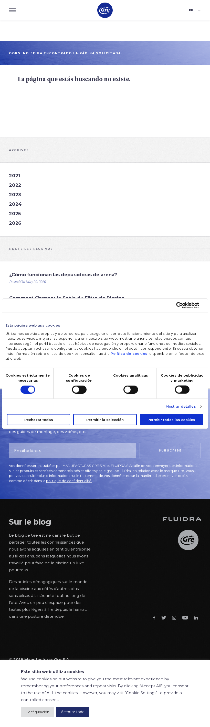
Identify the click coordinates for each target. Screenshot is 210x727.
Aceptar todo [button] (73, 712)
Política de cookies (129, 353)
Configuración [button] (37, 712)
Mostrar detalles (181, 406)
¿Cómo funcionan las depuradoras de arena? (63, 275)
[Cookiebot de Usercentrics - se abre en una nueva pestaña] (182, 305)
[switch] (79, 389)
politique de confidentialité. (69, 481)
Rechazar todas (38, 419)
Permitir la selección (105, 419)
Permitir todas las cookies (171, 419)
